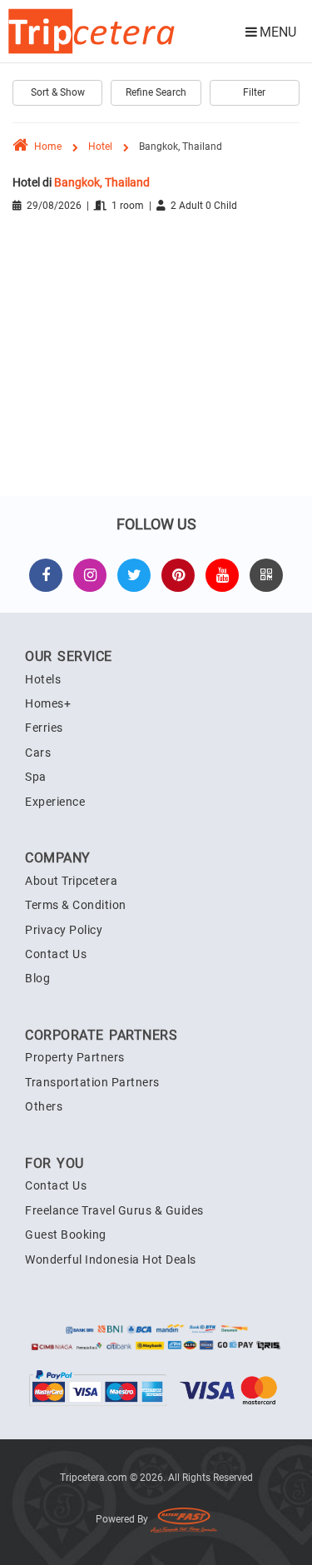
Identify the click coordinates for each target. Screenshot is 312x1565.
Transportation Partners (92, 1082)
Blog (37, 978)
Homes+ (48, 703)
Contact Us (56, 954)
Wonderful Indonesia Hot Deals (110, 1259)
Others (43, 1106)
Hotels (43, 679)
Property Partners (75, 1057)
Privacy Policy (63, 930)
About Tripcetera (71, 880)
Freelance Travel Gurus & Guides (114, 1210)
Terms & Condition (75, 905)
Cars (38, 752)
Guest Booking (65, 1234)
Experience (55, 801)
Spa (36, 776)
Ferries (44, 727)
